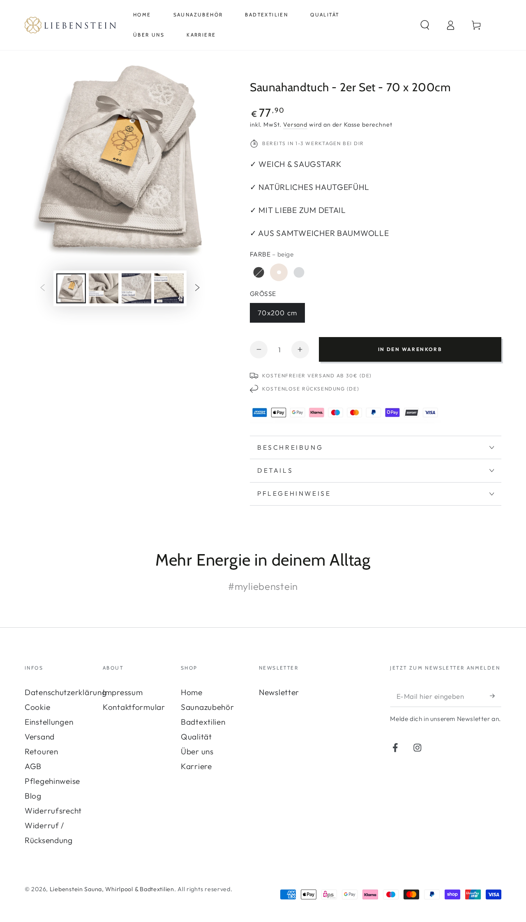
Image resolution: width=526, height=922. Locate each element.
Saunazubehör (207, 707)
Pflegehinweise (52, 781)
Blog (33, 796)
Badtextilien (203, 722)
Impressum (123, 692)
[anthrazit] (259, 272)
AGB (33, 766)
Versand (295, 124)
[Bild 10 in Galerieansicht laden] (136, 288)
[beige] (279, 272)
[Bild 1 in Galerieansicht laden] (71, 288)
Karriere (196, 766)
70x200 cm (277, 312)
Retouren (41, 751)
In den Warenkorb (410, 349)
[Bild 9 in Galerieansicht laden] (103, 288)
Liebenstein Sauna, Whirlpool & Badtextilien (112, 889)
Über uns (197, 751)
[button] (425, 25)
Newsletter (279, 692)
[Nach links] (42, 288)
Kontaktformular (134, 707)
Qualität (196, 737)
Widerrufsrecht (53, 811)
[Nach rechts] (197, 288)
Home (192, 692)
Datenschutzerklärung (65, 692)
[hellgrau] (299, 272)
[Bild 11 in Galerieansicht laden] (169, 288)
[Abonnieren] (495, 696)
